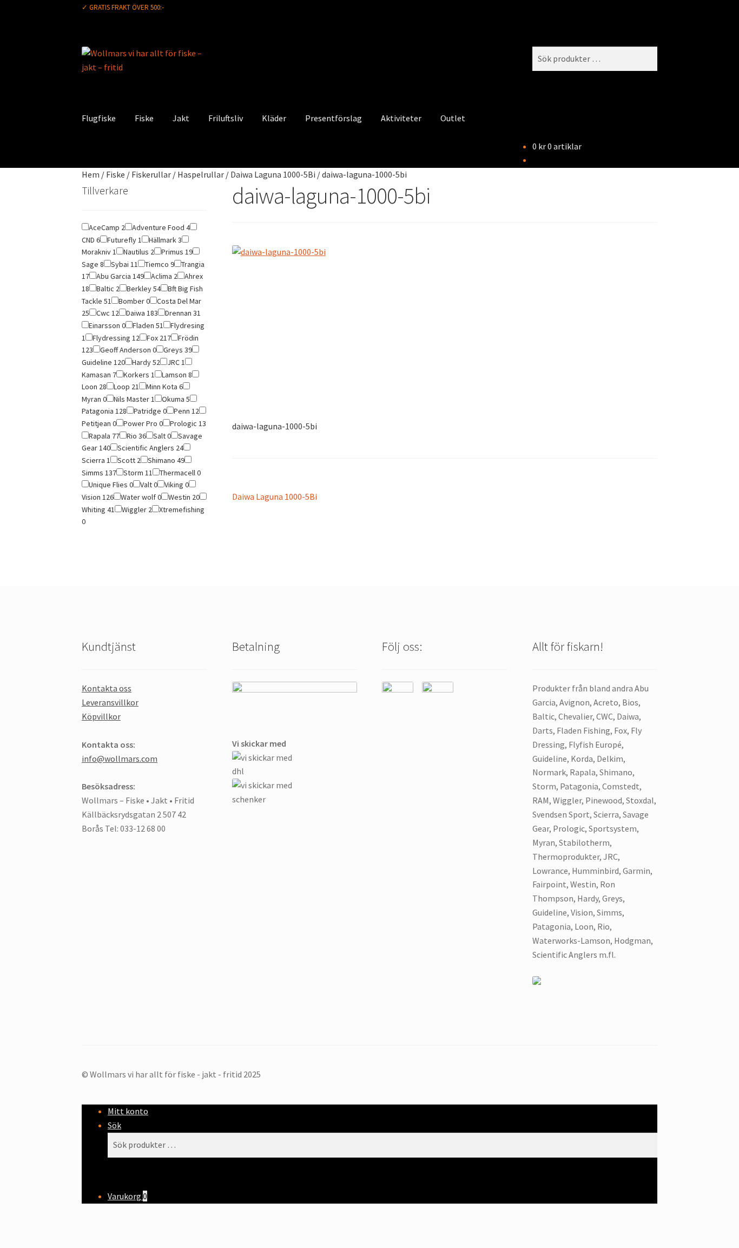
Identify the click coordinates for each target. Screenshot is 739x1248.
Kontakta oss (106, 688)
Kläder (274, 118)
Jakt (181, 118)
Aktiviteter (401, 118)
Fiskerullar (151, 174)
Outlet (452, 118)
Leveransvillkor (110, 702)
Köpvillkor (101, 716)
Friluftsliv (225, 118)
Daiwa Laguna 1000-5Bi (272, 174)
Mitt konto (128, 1111)
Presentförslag (333, 118)
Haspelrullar (200, 174)
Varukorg (127, 1196)
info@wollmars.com (119, 758)
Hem (91, 174)
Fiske (144, 118)
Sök (114, 1125)
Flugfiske (99, 118)
